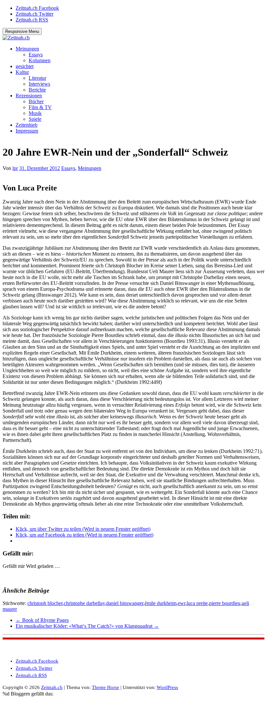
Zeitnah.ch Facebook (37, 8)
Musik (35, 113)
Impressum (27, 130)
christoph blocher (45, 603)
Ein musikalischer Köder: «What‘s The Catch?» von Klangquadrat (87, 626)
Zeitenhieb (26, 125)
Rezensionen (29, 95)
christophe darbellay (84, 603)
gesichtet (25, 66)
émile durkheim (160, 603)
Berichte (37, 89)
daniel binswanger (124, 603)
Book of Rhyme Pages (42, 620)
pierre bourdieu (224, 603)
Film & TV (40, 107)
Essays (36, 54)
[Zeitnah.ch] (16, 37)
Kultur (22, 72)
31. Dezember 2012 (39, 168)
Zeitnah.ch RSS (32, 19)
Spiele (35, 119)
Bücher (36, 101)
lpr (15, 168)
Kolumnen (39, 60)
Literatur (37, 78)
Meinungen (27, 48)
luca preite (197, 603)
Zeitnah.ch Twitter (34, 14)
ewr (181, 603)
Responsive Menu (22, 31)
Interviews (39, 84)
